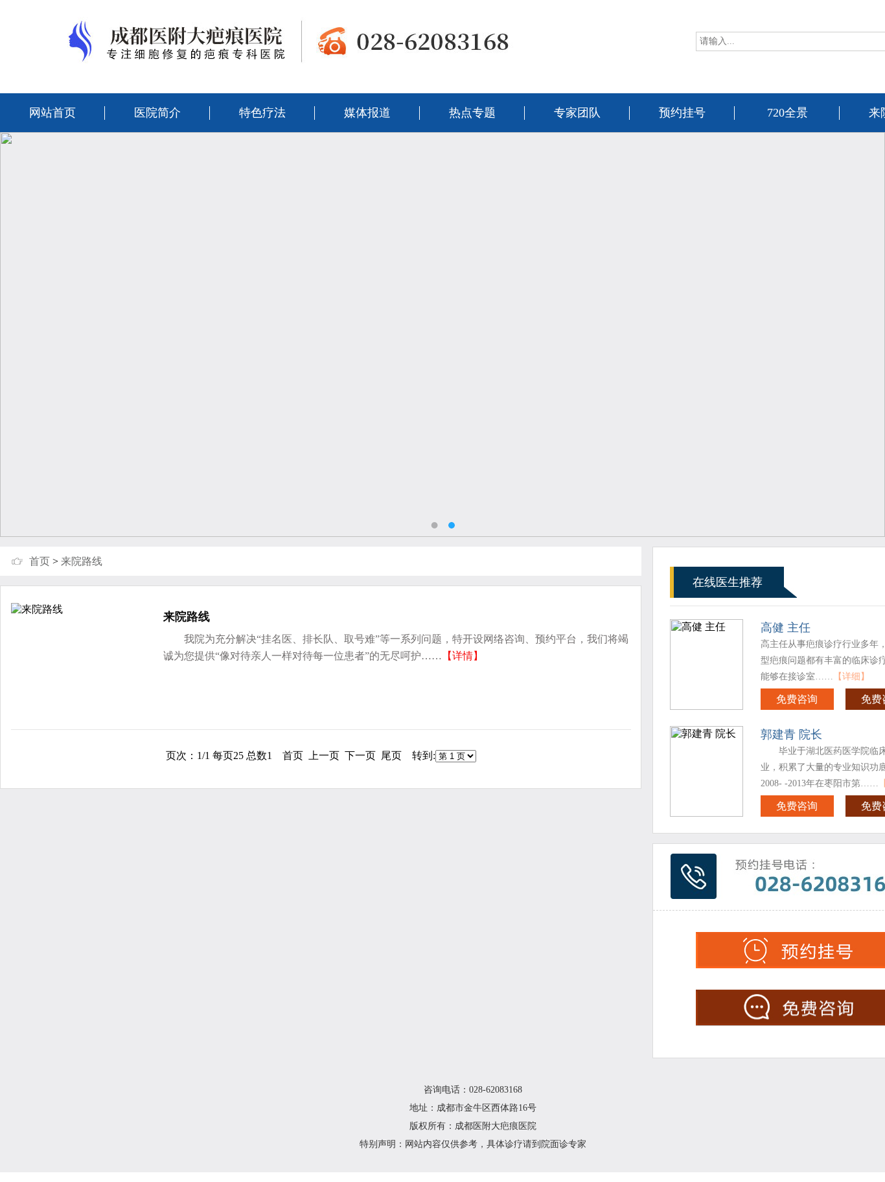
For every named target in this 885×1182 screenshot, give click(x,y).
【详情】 (462, 655)
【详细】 (851, 676)
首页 (39, 561)
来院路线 (81, 561)
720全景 (787, 112)
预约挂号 (682, 112)
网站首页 (52, 112)
